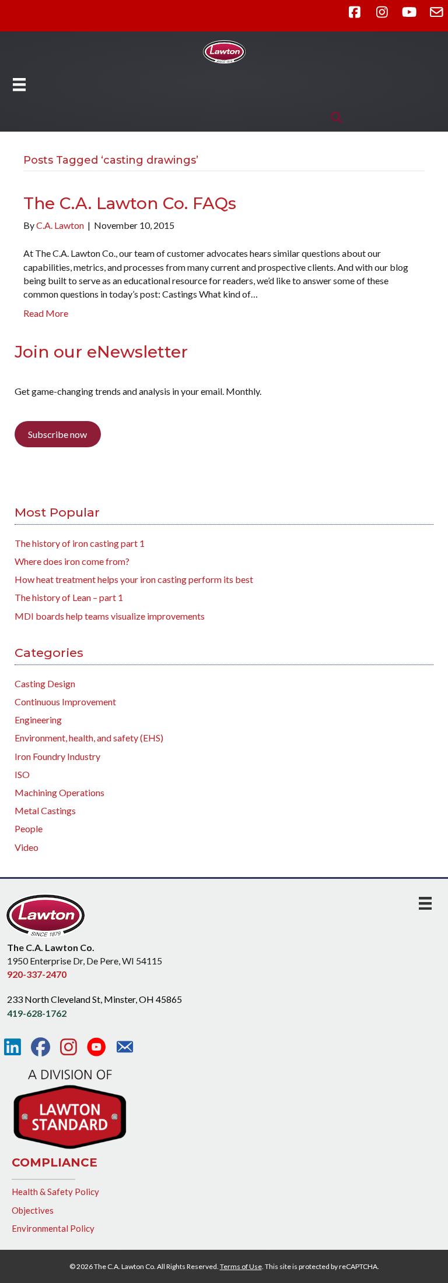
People (29, 828)
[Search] (333, 117)
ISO (22, 774)
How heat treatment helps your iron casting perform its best (134, 579)
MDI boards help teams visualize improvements (110, 615)
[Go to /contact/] (124, 1048)
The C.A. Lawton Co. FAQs (129, 203)
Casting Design (45, 683)
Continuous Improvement (65, 701)
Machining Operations (59, 792)
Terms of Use (241, 1266)
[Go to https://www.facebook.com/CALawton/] (40, 1047)
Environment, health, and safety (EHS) (89, 737)
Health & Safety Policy (55, 1191)
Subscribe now (57, 434)
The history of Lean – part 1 (69, 597)
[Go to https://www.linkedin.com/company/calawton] (12, 1047)
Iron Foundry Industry (57, 756)
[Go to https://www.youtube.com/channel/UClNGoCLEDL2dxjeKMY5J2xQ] (96, 1047)
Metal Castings (45, 810)
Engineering (38, 719)
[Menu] (19, 84)
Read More (45, 313)
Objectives (33, 1210)
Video (26, 847)
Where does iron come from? (72, 561)
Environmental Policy (53, 1228)
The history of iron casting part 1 (80, 543)
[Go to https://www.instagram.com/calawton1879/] (68, 1047)
